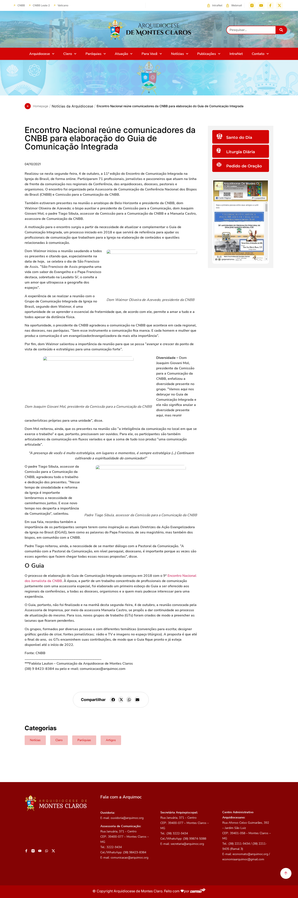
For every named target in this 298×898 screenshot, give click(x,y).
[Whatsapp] (46, 851)
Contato (258, 53)
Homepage (40, 106)
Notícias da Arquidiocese (72, 106)
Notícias (177, 53)
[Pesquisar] (281, 30)
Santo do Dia (239, 137)
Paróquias (93, 53)
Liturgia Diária (240, 151)
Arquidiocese (39, 53)
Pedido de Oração (244, 166)
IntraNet (236, 53)
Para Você (150, 53)
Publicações (206, 53)
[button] (113, 699)
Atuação (121, 53)
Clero (67, 53)
